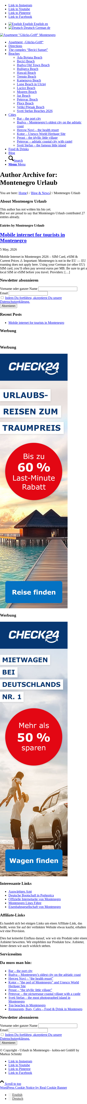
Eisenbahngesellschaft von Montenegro (34, 907)
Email (4, 293)
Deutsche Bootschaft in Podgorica (31, 895)
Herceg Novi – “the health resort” (30, 978)
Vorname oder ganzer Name (18, 288)
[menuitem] (47, 42)
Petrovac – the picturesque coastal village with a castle (44, 994)
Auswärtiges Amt (20, 891)
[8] (28, 35)
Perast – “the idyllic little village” (30, 990)
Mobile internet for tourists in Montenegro (36, 322)
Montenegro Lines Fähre (24, 903)
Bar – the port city (20, 971)
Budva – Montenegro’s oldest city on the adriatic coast (44, 974)
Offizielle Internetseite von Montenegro (34, 899)
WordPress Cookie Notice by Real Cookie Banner (33, 1087)
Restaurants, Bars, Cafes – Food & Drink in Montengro (45, 1009)
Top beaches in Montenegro (27, 1005)
